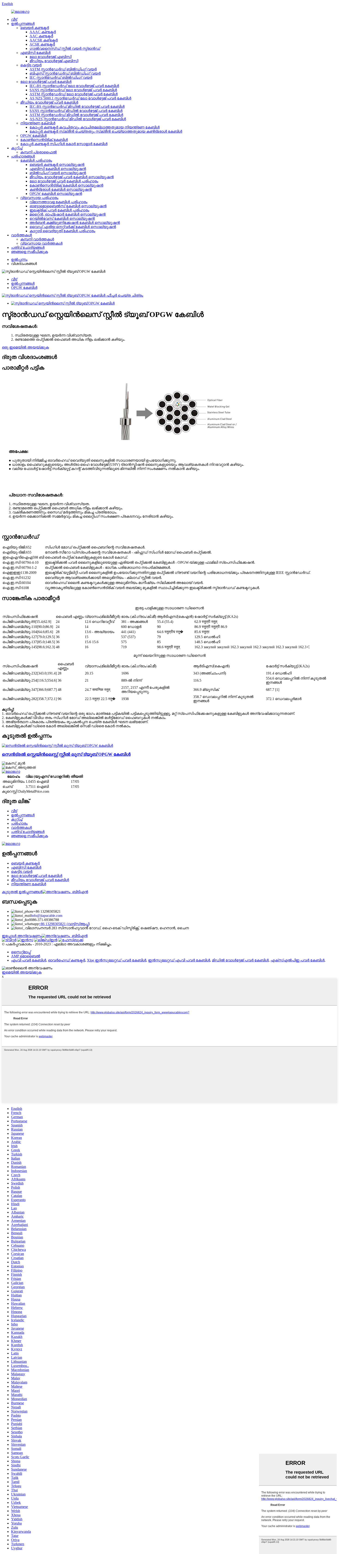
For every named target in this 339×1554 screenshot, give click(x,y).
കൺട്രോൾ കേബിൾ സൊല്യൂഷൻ (61, 189)
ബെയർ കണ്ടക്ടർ (34, 28)
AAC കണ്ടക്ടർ (41, 36)
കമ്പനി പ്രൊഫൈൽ (38, 152)
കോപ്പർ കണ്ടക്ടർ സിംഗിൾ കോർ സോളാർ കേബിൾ (63, 144)
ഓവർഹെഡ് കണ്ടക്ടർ (66, 960)
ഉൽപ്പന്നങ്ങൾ (23, 24)
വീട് (14, 19)
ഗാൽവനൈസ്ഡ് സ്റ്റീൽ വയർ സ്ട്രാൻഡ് (65, 48)
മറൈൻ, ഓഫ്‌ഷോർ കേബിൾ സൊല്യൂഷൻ (68, 214)
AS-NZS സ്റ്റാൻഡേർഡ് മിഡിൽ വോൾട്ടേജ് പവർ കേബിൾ (78, 119)
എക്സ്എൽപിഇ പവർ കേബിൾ (297, 960)
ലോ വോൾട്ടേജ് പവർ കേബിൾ (45, 82)
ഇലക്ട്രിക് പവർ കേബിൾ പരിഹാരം (59, 210)
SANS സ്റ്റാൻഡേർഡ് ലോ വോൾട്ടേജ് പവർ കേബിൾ (73, 90)
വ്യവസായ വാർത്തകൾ (41, 243)
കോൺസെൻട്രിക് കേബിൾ (44, 140)
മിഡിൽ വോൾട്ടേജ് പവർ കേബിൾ (240, 960)
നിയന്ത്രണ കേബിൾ (37, 123)
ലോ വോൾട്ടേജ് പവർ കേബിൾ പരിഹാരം (64, 181)
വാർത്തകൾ (21, 235)
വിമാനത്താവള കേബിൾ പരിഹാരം (58, 202)
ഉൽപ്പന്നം (19, 259)
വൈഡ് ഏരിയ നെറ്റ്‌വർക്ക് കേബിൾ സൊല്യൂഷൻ (73, 227)
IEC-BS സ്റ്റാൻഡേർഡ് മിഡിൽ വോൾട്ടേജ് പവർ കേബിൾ (77, 106)
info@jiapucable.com (46, 916)
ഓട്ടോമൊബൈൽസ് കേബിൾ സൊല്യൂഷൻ (68, 206)
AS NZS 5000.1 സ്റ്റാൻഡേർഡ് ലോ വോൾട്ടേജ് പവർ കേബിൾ (80, 98)
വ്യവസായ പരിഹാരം (39, 198)
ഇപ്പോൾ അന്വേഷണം (22, 936)
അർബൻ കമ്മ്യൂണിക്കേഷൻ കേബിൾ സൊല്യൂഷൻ (75, 223)
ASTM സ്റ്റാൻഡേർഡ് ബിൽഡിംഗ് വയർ (63, 69)
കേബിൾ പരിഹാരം (36, 160)
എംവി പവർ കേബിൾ (28, 960)
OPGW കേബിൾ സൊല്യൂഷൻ (56, 194)
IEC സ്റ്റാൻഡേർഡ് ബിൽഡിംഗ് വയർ (61, 77)
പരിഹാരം (19, 823)
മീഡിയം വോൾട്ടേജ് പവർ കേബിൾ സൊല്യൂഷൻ (72, 177)
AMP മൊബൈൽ (25, 956)
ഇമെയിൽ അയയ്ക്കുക (22, 972)
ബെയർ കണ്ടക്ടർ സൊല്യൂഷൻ (57, 165)
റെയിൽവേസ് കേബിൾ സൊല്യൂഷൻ (62, 218)
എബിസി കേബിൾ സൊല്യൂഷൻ (58, 169)
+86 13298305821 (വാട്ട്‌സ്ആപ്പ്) (64, 924)
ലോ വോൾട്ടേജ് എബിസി (50, 57)
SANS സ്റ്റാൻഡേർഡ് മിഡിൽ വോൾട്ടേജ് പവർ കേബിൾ (76, 111)
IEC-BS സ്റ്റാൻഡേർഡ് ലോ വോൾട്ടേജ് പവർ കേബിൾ (74, 86)
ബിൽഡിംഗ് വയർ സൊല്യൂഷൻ (58, 173)
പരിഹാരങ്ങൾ (23, 156)
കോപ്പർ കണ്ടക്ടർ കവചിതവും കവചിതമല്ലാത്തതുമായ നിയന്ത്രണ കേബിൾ (95, 127)
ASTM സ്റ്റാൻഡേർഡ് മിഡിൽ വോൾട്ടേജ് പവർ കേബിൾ (76, 115)
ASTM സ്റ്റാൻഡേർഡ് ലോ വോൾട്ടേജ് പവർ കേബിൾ (74, 94)
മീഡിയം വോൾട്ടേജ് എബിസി (54, 61)
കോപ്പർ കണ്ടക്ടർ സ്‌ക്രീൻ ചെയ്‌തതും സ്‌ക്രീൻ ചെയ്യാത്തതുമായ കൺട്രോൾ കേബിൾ (106, 131)
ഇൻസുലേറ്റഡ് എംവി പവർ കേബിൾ (179, 960)
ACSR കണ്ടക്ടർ (42, 44)
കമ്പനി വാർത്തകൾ (37, 239)
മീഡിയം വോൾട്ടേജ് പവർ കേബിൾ (49, 102)
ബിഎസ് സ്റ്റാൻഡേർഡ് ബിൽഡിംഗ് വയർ (65, 73)
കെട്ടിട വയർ (31, 65)
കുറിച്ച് (16, 148)
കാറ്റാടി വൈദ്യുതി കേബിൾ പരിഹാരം (62, 231)
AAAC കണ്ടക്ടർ (43, 32)
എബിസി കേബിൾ (35, 53)
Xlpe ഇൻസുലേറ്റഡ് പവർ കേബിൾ (116, 960)
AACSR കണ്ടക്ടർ (44, 40)
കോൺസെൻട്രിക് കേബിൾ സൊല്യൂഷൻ (66, 185)
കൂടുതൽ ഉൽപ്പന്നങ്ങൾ (22, 892)
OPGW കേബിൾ (33, 136)
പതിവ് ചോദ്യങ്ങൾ (28, 247)
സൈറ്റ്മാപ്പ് (21, 952)
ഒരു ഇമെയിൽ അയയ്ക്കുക (25, 347)
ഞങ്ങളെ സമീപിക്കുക (29, 252)
